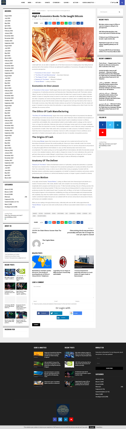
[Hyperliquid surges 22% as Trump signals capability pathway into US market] (21, 286)
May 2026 (7, 23)
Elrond (66, 2)
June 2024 (8, 80)
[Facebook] (111, 3)
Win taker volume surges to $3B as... (9, 278)
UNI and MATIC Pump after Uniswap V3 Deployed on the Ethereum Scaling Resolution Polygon (52, 364)
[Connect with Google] (76, 314)
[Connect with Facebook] (43, 314)
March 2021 (8, 178)
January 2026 (8, 33)
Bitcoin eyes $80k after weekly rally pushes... (9, 321)
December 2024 (9, 65)
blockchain (47, 213)
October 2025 (8, 40)
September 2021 (9, 163)
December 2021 (9, 155)
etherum (85, 213)
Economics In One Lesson (41, 90)
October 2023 (8, 100)
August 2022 (8, 135)
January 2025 (8, 63)
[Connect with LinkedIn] (63, 319)
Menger (42, 141)
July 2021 (7, 168)
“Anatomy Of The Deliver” (42, 79)
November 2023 (9, 98)
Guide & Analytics (88, 2)
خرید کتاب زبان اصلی (104, 93)
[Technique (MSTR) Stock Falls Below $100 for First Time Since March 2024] (10, 299)
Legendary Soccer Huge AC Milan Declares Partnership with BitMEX (61, 272)
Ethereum (56, 2)
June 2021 (8, 170)
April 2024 (7, 85)
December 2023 (9, 95)
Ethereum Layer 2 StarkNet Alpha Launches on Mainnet (52, 382)
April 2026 (7, 25)
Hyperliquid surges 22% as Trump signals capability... (21, 292)
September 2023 (9, 103)
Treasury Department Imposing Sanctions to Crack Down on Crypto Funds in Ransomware (83, 273)
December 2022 (9, 125)
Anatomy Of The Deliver (39, 164)
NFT (90, 213)
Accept (92, 427)
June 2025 (8, 50)
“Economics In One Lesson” (43, 73)
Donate (47, 2)
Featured (7, 199)
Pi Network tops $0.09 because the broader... (10, 292)
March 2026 (8, 28)
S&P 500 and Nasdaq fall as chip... (20, 278)
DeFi (67, 213)
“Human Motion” (39, 81)
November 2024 (9, 68)
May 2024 (7, 83)
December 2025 (9, 35)
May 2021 (7, 173)
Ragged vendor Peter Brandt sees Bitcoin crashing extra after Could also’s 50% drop (110, 65)
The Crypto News (37, 19)
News (29, 2)
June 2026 (8, 20)
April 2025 (7, 55)
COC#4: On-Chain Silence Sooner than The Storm (46, 231)
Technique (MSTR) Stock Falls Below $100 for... (9, 306)
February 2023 (9, 120)
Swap (34, 215)
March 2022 (8, 148)
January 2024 (8, 93)
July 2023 (7, 108)
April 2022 (7, 145)
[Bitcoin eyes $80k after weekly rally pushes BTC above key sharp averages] (10, 315)
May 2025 (7, 53)
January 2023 (8, 123)
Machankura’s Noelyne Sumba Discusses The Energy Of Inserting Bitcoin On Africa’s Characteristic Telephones (41, 273)
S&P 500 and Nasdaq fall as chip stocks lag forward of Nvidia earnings (83, 363)
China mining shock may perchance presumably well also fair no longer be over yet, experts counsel (80, 232)
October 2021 (8, 160)
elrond (79, 213)
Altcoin (75, 2)
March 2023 (8, 118)
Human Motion (52, 181)
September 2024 (9, 73)
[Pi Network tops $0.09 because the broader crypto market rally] (10, 286)
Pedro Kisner (103, 63)
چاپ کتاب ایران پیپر (104, 104)
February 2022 (9, 150)
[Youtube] (117, 3)
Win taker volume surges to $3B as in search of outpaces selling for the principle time (109, 26)
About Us (8, 226)
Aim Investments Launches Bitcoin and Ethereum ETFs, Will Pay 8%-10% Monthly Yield (51, 374)
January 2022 (8, 153)
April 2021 (7, 175)
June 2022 (8, 140)
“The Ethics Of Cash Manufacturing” (45, 75)
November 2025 (9, 38)
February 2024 (9, 90)
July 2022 (7, 138)
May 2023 (7, 113)
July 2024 (7, 78)
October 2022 (8, 130)
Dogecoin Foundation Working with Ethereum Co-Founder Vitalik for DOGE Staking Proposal (52, 355)
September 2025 (9, 43)
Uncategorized (9, 207)
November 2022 (9, 128)
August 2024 (8, 75)
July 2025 (7, 48)
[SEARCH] (119, 12)
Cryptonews (61, 213)
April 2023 (7, 115)
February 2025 (9, 60)
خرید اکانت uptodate (104, 82)
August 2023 (8, 105)
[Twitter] (113, 3)
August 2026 (8, 15)
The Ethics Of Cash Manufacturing (42, 115)
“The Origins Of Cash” (41, 77)
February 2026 (9, 30)
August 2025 (8, 45)
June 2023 (8, 110)
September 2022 (9, 133)
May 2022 (7, 143)
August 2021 (8, 165)
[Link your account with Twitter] (56, 314)
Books (53, 213)
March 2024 (8, 88)
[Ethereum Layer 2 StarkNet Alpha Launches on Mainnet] (38, 384)
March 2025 (8, 58)
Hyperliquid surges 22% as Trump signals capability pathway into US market (108, 44)
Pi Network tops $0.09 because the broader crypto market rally (83, 373)
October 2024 (8, 70)
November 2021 (9, 158)
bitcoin (41, 213)
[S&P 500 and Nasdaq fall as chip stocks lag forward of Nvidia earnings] (21, 272)
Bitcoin (38, 2)
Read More (99, 427)
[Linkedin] (115, 3)
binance (35, 213)
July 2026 (7, 18)
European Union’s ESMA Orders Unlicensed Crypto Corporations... (21, 307)
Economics (72, 213)
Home (23, 2)
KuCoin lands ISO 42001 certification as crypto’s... (21, 321)
